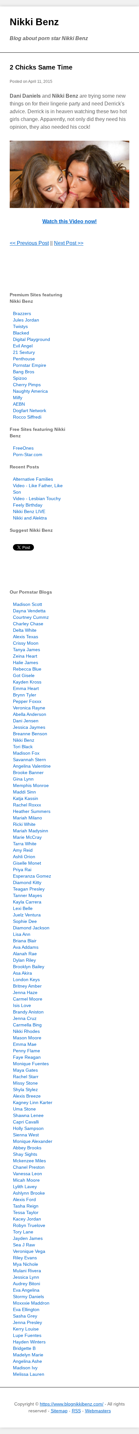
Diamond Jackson (31, 927)
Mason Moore (27, 1037)
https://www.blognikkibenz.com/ (71, 1404)
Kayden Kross (27, 681)
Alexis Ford (24, 1199)
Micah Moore (26, 1180)
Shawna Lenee (28, 1115)
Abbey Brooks (27, 1147)
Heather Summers (31, 811)
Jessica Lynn (26, 1277)
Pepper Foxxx (27, 701)
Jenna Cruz (25, 1018)
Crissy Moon (25, 643)
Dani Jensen (25, 720)
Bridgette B (24, 1348)
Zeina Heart (25, 656)
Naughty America (30, 391)
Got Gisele (24, 675)
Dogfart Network (29, 410)
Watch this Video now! (69, 221)
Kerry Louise (26, 1328)
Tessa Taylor (25, 1212)
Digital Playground (31, 339)
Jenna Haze (25, 992)
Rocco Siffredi (27, 417)
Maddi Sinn (24, 791)
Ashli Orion (24, 856)
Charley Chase (28, 623)
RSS (76, 1410)
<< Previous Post (29, 243)
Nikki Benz (34, 21)
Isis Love (22, 1005)
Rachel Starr (25, 1076)
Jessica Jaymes (29, 727)
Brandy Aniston (28, 1011)
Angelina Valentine (32, 766)
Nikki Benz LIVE (29, 511)
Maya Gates (25, 1070)
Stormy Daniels (28, 1296)
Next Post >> (68, 243)
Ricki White (24, 824)
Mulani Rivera (27, 1270)
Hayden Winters (29, 1341)
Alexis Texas (25, 636)
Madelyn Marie (28, 1354)
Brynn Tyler (24, 694)
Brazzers (22, 313)
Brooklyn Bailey (28, 966)
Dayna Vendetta (29, 610)
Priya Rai (22, 869)
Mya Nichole (25, 1264)
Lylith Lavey (25, 1186)
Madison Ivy (25, 1367)
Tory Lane (23, 1231)
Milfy (17, 397)
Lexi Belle (23, 908)
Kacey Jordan (27, 1218)
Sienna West (26, 1134)
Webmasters (98, 1410)
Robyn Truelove (29, 1225)
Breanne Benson (30, 733)
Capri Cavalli (26, 1121)
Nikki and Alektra (30, 517)
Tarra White (25, 843)
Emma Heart (26, 688)
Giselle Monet (27, 863)
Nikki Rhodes (26, 1031)
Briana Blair (25, 940)
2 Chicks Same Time (41, 67)
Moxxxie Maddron (31, 1303)
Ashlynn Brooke (29, 1193)
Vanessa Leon (27, 1173)
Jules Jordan (26, 320)
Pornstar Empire (29, 365)
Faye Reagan (27, 1057)
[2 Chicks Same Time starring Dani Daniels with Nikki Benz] (69, 174)
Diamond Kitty (27, 882)
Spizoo (20, 378)
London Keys (26, 979)
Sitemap (59, 1410)
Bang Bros (23, 371)
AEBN (19, 404)
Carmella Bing (27, 1024)
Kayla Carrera (27, 901)
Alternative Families (33, 479)
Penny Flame (26, 1050)
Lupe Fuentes (27, 1335)
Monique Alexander (32, 1141)
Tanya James (26, 649)
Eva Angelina (26, 1290)
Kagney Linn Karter (32, 1102)
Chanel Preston (29, 1167)
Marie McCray (27, 837)
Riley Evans (25, 1257)
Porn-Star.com (27, 454)
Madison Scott (27, 604)
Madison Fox (26, 753)
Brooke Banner (28, 772)
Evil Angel (23, 345)
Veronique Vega (29, 1251)
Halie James (25, 662)
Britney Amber (27, 986)
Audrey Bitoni (26, 1283)
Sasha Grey (25, 1316)
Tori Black (23, 746)
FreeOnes (23, 448)
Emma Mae (25, 1044)
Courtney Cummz (31, 617)
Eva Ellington (26, 1309)
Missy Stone (25, 1083)
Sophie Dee (25, 921)
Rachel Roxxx (27, 804)
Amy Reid (23, 850)
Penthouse (24, 358)
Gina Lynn (23, 779)
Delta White (25, 630)
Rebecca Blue (27, 669)
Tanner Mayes (27, 895)
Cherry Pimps (27, 384)
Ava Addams (25, 947)
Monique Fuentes (31, 1063)
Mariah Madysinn (30, 830)
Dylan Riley (24, 960)
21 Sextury (24, 352)
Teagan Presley (29, 889)
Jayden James (28, 1238)
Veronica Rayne (29, 707)
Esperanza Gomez (32, 876)
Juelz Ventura (27, 914)
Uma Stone (24, 1108)
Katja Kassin (25, 798)
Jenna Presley (27, 1322)
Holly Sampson (28, 1128)
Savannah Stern (29, 759)
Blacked (21, 332)
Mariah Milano (27, 817)
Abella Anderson (29, 714)
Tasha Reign (25, 1206)
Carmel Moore (27, 999)
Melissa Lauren (28, 1374)
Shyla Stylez (25, 1089)
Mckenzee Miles (29, 1160)
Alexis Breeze (27, 1096)
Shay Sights (25, 1154)
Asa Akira (22, 973)
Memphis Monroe (31, 785)
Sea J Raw (24, 1244)
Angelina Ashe (27, 1361)
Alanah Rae (25, 953)
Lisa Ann (21, 934)
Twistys (20, 326)
